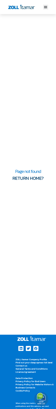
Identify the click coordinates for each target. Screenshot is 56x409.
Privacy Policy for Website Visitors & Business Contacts (35, 386)
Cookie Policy (23, 390)
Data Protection (24, 378)
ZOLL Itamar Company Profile (31, 359)
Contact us (21, 365)
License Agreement (26, 372)
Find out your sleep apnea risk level (34, 362)
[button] (45, 7)
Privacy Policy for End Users (30, 381)
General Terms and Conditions (32, 369)
